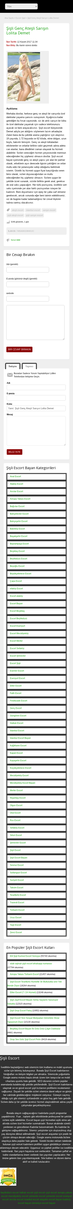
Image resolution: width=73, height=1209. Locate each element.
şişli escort (39, 1192)
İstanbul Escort (17, 730)
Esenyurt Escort (17, 678)
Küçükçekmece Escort (20, 768)
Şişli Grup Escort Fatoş (21, 1010)
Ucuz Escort (15, 917)
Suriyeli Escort (17, 880)
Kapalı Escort (16, 753)
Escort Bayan (16, 603)
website (10, 293)
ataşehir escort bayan (51, 1199)
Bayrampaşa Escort (19, 543)
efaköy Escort (16, 588)
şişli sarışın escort (34, 215)
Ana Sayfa (9, 18)
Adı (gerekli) (12, 264)
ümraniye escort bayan (43, 1203)
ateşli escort (17, 210)
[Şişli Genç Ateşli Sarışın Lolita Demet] (28, 76)
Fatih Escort (15, 693)
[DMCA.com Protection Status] (8, 1185)
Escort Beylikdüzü (18, 618)
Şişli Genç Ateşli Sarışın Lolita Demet (27, 30)
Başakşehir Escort (18, 536)
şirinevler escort (37, 1196)
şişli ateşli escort (15, 215)
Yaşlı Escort (15, 925)
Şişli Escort (15, 850)
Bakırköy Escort (17, 529)
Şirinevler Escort (18, 842)
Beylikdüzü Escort (18, 558)
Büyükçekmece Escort (20, 573)
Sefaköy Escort (17, 828)
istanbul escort (33, 210)
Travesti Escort (17, 902)
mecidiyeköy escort (18, 1196)
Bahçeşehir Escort (18, 521)
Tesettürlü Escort (18, 895)
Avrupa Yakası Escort (20, 499)
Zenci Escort (16, 932)
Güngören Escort (18, 715)
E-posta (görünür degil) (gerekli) (21, 278)
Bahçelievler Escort (19, 514)
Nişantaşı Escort (18, 798)
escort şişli (30, 1088)
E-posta (11, 393)
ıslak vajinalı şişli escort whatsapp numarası (31, 963)
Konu (9, 404)
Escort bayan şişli (35, 1120)
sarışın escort (49, 210)
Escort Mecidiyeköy (19, 633)
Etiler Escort (15, 686)
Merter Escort (16, 790)
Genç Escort (16, 708)
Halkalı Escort (16, 723)
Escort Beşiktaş (17, 611)
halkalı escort (26, 1192)
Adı (8, 383)
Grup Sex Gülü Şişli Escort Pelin (25, 1039)
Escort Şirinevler (18, 656)
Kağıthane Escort (18, 745)
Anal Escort (15, 476)
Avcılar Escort (16, 491)
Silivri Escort (16, 835)
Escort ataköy (16, 596)
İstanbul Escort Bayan (20, 738)
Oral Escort (15, 813)
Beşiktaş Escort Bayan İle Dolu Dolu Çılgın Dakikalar (35, 1028)
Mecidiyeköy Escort (19, 775)
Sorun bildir (15, 240)
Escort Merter (16, 641)
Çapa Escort (16, 581)
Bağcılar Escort (17, 506)
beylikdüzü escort (10, 1192)
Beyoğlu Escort (17, 566)
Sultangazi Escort (18, 872)
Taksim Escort (16, 887)
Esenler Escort (17, 671)
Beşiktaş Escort (17, 551)
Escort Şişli (20, 18)
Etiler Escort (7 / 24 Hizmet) (23, 992)
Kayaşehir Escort (18, 760)
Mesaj (10, 414)
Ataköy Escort (16, 484)
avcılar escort (16, 1199)
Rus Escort (15, 820)
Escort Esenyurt (17, 626)
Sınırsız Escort (17, 865)
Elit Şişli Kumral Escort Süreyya (25, 956)
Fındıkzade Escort (18, 700)
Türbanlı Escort (17, 910)
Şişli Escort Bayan (18, 857)
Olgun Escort (16, 805)
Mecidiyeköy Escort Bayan (22, 783)
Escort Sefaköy (17, 648)
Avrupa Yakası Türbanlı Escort (24, 974)
